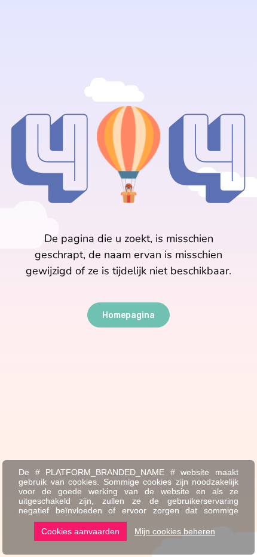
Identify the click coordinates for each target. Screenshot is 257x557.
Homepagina (128, 315)
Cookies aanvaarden (80, 531)
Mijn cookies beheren (174, 531)
